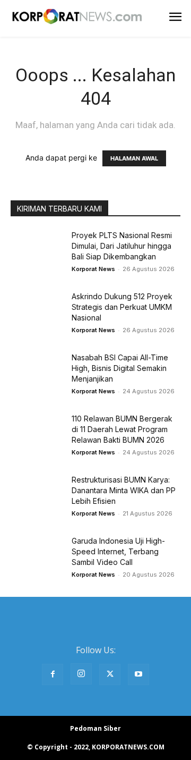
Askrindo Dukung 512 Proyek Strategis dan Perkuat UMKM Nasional (122, 307)
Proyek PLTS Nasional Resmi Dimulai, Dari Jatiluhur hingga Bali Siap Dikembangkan (122, 246)
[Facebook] (52, 674)
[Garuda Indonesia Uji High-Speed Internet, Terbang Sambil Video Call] (37, 554)
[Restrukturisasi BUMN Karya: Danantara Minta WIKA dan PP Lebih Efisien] (37, 493)
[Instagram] (81, 674)
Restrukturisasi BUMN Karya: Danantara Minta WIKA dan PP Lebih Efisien (124, 490)
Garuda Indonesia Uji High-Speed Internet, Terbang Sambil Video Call (118, 551)
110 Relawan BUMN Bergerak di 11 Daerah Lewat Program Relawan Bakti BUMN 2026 (122, 429)
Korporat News (93, 269)
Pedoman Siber (95, 728)
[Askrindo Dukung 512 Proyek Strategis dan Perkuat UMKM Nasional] (37, 309)
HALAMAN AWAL (134, 158)
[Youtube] (138, 674)
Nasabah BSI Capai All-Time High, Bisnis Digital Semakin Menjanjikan (120, 368)
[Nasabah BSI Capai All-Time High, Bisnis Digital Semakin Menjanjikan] (37, 370)
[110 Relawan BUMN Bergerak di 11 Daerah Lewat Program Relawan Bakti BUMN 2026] (37, 431)
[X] (109, 674)
